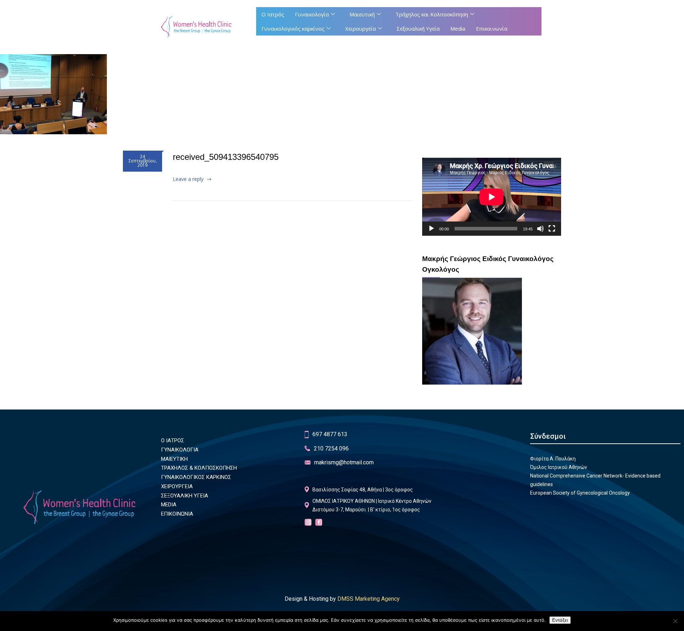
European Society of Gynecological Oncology (580, 493)
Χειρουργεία (360, 28)
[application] (491, 197)
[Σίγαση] (540, 228)
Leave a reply (188, 179)
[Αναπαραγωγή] (431, 228)
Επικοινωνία (491, 28)
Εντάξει (560, 620)
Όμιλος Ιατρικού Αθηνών (558, 467)
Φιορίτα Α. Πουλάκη (553, 458)
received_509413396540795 (226, 157)
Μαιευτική (362, 14)
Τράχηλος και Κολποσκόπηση (431, 14)
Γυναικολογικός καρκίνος (293, 28)
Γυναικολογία (312, 14)
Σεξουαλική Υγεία (418, 28)
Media (457, 28)
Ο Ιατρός (272, 14)
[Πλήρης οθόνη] (551, 228)
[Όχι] (675, 621)
